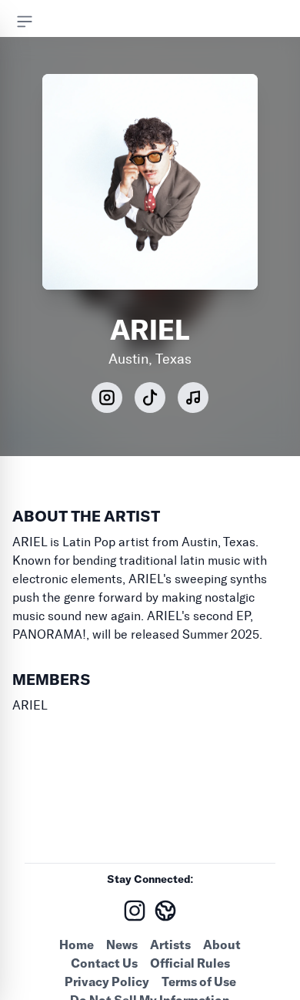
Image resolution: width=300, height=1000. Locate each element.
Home (76, 944)
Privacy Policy (107, 981)
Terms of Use (199, 981)
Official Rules (190, 963)
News (122, 944)
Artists (170, 944)
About (222, 944)
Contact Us (104, 963)
